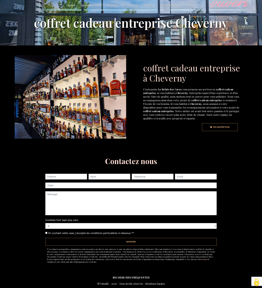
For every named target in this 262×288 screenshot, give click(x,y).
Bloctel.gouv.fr (203, 259)
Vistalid (104, 283)
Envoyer (131, 241)
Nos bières (149, 5)
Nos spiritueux (130, 5)
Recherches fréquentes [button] (131, 277)
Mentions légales (155, 283)
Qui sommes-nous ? (91, 5)
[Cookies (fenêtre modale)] (256, 283)
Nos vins (112, 5)
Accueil (71, 5)
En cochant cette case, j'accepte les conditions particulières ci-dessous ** (91, 233)
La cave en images (171, 5)
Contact (190, 5)
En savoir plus (221, 127)
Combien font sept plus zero (61, 220)
